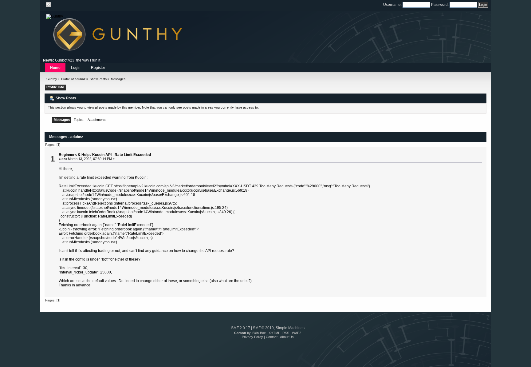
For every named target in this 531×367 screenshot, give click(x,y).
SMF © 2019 (263, 328)
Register (98, 68)
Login (76, 68)
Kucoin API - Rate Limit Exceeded (121, 155)
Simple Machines (290, 328)
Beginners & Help (74, 155)
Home (55, 68)
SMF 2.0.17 (240, 328)
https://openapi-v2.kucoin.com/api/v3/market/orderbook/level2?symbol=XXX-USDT (182, 186)
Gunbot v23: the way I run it (77, 60)
